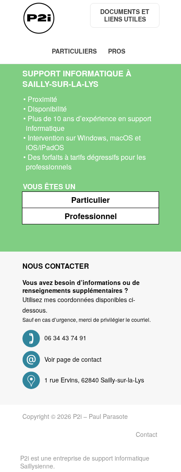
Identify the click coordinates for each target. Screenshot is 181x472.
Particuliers (74, 51)
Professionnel (91, 216)
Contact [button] (146, 434)
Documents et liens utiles (125, 15)
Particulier (90, 199)
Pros (116, 51)
